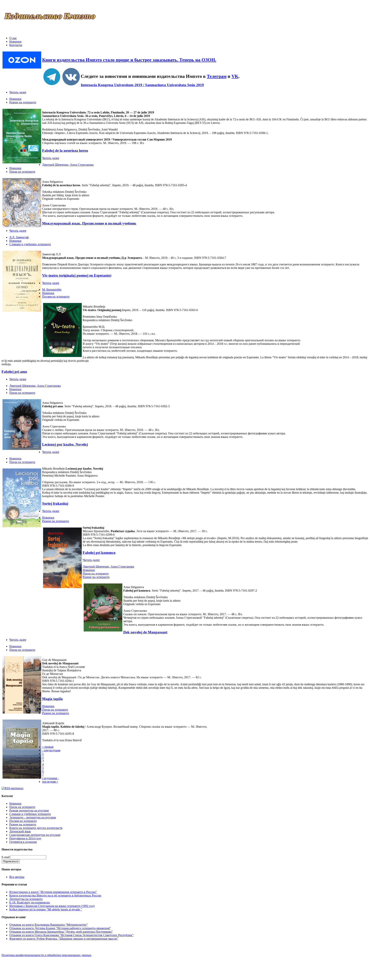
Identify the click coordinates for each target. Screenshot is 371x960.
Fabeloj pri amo (14, 372)
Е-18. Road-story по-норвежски (29, 902)
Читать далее (17, 92)
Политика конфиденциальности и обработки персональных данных (46, 955)
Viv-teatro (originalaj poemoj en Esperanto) (76, 275)
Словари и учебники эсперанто (30, 244)
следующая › (50, 778)
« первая (47, 746)
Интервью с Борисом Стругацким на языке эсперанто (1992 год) (51, 906)
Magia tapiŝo (52, 699)
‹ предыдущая (51, 750)
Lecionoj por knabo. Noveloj (65, 444)
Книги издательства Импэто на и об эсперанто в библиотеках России (55, 895)
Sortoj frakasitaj (55, 503)
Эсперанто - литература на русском (32, 817)
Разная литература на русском (29, 810)
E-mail (6, 857)
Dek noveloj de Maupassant (145, 632)
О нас (13, 38)
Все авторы (16, 876)
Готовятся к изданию (23, 841)
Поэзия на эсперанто (56, 296)
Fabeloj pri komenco (99, 553)
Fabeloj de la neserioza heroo (65, 150)
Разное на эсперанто (22, 102)
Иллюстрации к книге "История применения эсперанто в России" (53, 892)
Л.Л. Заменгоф (19, 237)
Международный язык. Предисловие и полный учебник (89, 223)
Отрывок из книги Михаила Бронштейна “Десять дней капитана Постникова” (61, 931)
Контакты (15, 45)
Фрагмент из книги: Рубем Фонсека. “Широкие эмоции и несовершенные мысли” (63, 938)
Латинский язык (20, 831)
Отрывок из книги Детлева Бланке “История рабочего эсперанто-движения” (60, 928)
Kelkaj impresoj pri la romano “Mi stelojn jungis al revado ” (45, 909)
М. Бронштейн (51, 289)
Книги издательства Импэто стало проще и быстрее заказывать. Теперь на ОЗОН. (129, 59)
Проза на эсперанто (22, 171)
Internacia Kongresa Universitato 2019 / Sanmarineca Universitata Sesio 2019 (142, 85)
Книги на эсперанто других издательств (35, 828)
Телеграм (216, 76)
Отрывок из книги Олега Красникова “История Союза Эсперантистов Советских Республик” (71, 935)
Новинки (15, 41)
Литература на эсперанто (26, 899)
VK (234, 76)
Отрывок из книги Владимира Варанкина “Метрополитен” (48, 924)
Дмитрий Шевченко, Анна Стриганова (68, 164)
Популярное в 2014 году (25, 838)
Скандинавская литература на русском (34, 834)
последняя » (50, 781)
